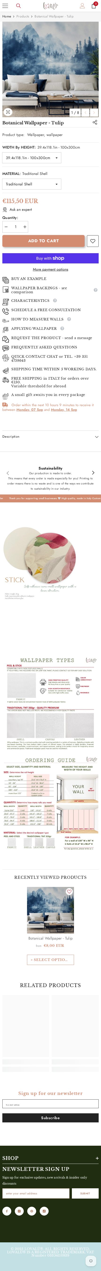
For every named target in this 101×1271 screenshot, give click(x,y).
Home (6, 16)
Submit (85, 1193)
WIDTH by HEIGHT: (41, 147)
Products (22, 16)
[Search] (18, 6)
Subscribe (50, 1118)
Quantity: (10, 217)
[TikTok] (44, 1211)
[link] (93, 241)
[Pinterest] (31, 1211)
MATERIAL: (24, 173)
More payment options (50, 269)
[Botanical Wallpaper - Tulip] (50, 910)
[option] (50, 69)
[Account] (82, 5)
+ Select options (50, 960)
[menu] (5, 6)
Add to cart (43, 241)
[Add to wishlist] (69, 891)
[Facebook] (6, 1211)
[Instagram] (19, 1211)
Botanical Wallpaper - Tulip (50, 938)
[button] (85, 113)
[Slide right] (93, 473)
